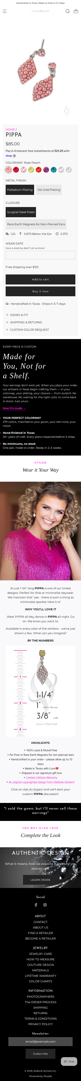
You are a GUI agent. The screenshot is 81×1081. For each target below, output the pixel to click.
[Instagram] (45, 905)
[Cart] (76, 11)
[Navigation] (4, 11)
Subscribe (40, 1053)
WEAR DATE (14, 243)
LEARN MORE (40, 880)
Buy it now (40, 291)
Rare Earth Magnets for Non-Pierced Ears (36, 224)
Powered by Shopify (40, 1076)
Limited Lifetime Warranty (41, 777)
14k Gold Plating (48, 190)
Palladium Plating (20, 190)
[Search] (67, 11)
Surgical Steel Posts (20, 212)
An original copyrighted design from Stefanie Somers (41, 782)
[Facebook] (36, 905)
